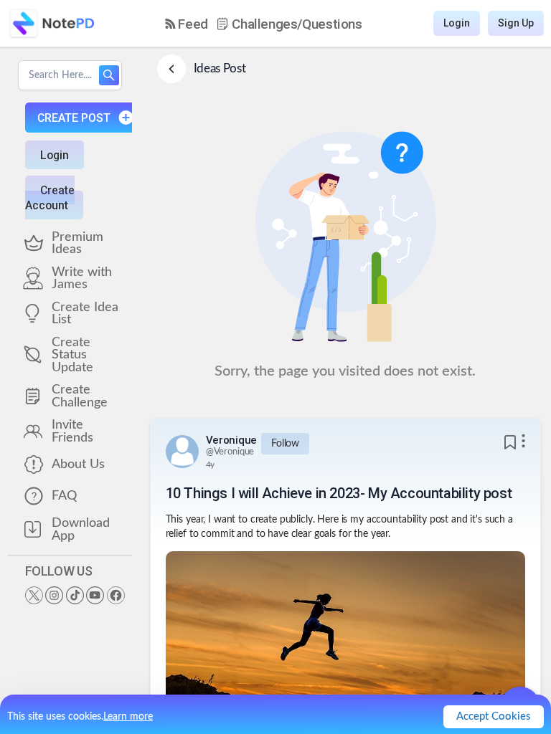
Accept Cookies (493, 716)
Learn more (128, 717)
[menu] (263, 23)
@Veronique (230, 452)
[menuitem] (186, 24)
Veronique (231, 440)
